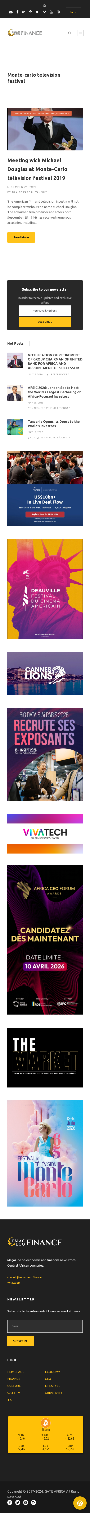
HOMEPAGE (15, 1372)
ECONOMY (52, 1372)
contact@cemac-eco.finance (24, 1277)
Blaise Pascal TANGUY (29, 192)
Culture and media (33, 113)
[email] (11, 12)
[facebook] (17, 12)
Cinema (17, 113)
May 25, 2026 (35, 402)
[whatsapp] (45, 5)
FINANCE (13, 1378)
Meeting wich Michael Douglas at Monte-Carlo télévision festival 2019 (37, 169)
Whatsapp (13, 1282)
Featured (50, 113)
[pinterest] (30, 12)
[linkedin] (23, 12)
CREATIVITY (54, 1392)
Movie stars (62, 113)
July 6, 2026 (35, 374)
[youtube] (51, 12)
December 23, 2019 (21, 186)
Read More (21, 237)
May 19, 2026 (35, 432)
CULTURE (14, 1386)
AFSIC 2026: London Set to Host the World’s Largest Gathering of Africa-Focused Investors (54, 392)
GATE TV (13, 1392)
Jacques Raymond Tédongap (51, 408)
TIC (9, 1399)
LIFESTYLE (52, 1386)
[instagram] (58, 12)
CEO (48, 1378)
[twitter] (37, 12)
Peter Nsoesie (60, 374)
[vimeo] (44, 12)
